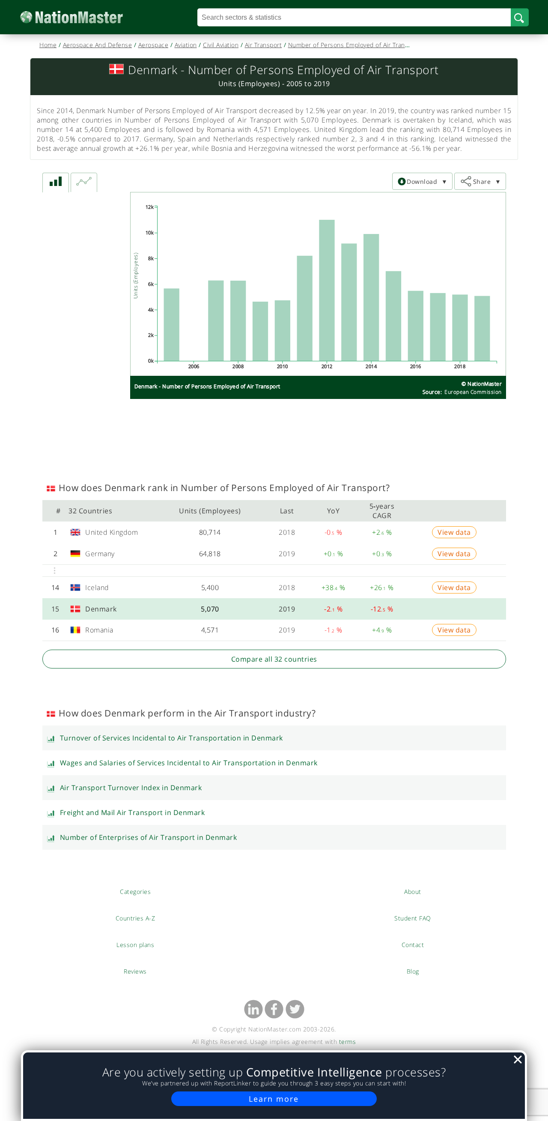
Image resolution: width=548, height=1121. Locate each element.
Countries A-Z (135, 918)
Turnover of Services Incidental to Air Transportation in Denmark (171, 738)
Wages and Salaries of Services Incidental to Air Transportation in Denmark (189, 762)
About (413, 891)
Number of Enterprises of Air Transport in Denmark (148, 837)
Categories (135, 891)
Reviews (135, 971)
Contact (412, 944)
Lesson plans (135, 944)
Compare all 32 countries (274, 659)
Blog (413, 971)
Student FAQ (412, 918)
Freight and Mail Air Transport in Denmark (132, 812)
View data (454, 532)
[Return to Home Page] (84, 17)
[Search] (520, 17)
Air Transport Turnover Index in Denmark (131, 787)
